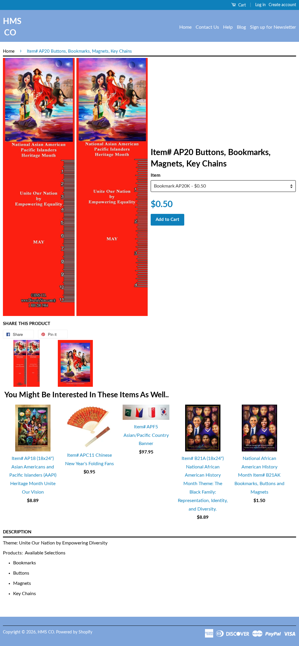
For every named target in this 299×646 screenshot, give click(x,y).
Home (185, 27)
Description (17, 532)
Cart (241, 5)
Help (228, 27)
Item (155, 175)
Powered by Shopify (74, 632)
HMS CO (10, 27)
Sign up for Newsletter (273, 27)
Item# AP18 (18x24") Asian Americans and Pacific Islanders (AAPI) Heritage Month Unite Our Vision (32, 475)
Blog (241, 27)
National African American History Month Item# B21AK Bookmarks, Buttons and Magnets (259, 475)
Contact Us (207, 27)
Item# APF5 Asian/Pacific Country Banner (146, 435)
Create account (282, 5)
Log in (260, 5)
